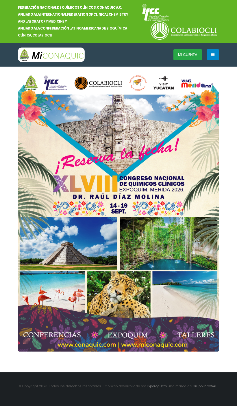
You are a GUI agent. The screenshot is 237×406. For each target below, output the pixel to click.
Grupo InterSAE (205, 386)
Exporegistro (157, 386)
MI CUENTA (187, 54)
